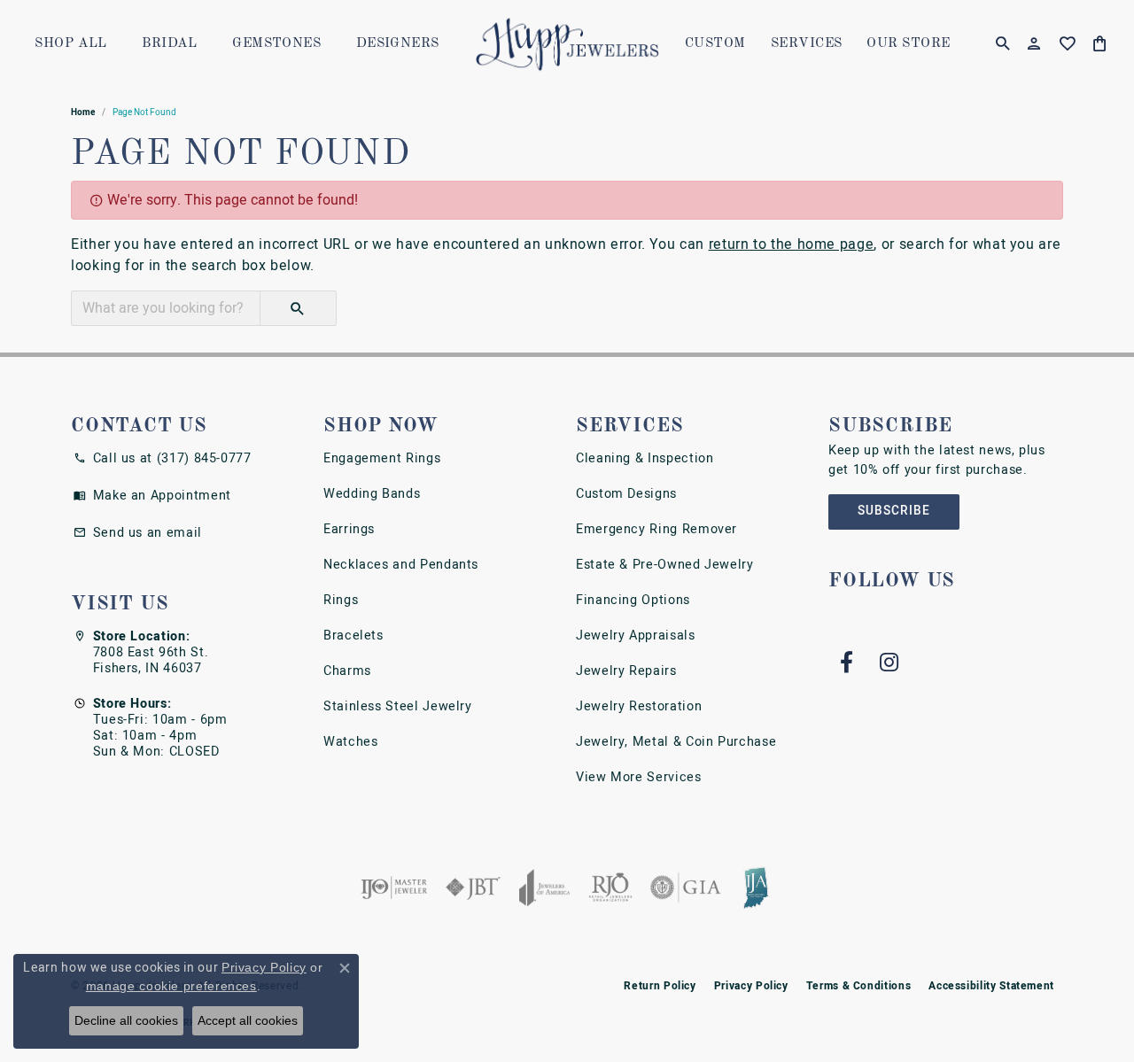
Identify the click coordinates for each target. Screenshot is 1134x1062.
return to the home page (791, 244)
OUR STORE (908, 43)
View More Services (639, 777)
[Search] (1002, 44)
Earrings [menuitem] (349, 529)
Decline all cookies (126, 1020)
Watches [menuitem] (350, 742)
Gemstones (276, 43)
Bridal (170, 43)
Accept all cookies (248, 1020)
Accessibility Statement (991, 986)
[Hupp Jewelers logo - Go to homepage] (567, 44)
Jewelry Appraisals (635, 635)
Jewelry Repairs (626, 671)
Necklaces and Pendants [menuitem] (400, 564)
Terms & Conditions (859, 986)
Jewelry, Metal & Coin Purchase (676, 742)
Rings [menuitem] (340, 600)
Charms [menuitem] (347, 671)
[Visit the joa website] (545, 887)
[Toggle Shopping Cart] (1100, 44)
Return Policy (659, 986)
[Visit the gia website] (685, 887)
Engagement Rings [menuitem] (381, 458)
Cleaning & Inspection (644, 458)
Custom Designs (626, 493)
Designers (397, 43)
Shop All (71, 43)
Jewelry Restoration (639, 706)
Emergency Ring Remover (656, 529)
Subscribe (894, 510)
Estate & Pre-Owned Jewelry (665, 564)
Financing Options (633, 600)
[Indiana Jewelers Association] (756, 887)
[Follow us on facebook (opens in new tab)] (846, 662)
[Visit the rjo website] (610, 887)
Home (83, 112)
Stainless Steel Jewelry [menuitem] (397, 706)
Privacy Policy (751, 986)
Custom (715, 43)
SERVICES (807, 43)
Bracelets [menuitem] (353, 635)
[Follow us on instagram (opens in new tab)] (888, 662)
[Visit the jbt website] (473, 887)
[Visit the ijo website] (394, 887)
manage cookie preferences (171, 986)
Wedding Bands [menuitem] (371, 493)
